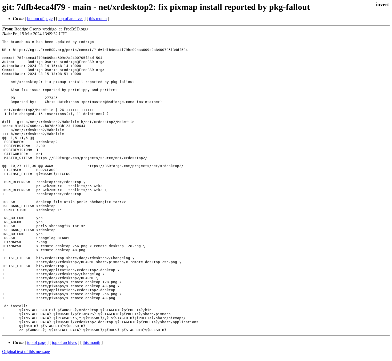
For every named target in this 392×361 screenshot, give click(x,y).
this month (98, 18)
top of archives (70, 18)
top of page (36, 342)
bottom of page (40, 18)
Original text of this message (26, 351)
